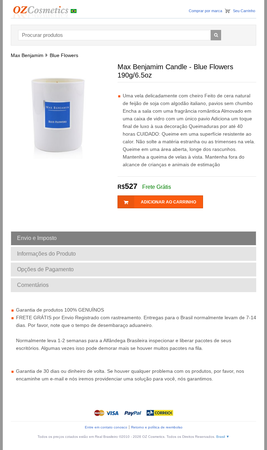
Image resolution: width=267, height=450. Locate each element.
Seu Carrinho (244, 11)
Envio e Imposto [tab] (37, 238)
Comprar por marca (205, 11)
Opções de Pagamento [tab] (45, 269)
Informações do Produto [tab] (46, 254)
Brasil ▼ (222, 437)
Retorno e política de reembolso (157, 427)
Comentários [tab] (33, 285)
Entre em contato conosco (106, 427)
